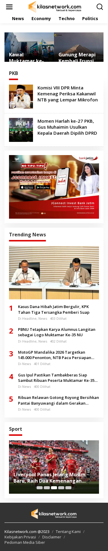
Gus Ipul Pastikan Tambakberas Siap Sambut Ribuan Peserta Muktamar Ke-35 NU (56, 377)
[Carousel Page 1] (40, 487)
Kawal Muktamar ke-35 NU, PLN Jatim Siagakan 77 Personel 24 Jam (29, 58)
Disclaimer (51, 537)
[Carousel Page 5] (68, 487)
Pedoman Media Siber (24, 542)
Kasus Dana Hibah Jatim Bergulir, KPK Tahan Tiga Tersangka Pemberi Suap (53, 309)
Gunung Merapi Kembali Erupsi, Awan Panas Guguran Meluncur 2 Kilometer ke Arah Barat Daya (78, 58)
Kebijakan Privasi (20, 537)
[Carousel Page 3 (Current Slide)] (54, 487)
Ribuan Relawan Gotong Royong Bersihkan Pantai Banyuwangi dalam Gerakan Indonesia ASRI (58, 400)
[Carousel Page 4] (61, 487)
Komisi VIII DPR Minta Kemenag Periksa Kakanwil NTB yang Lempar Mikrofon (68, 94)
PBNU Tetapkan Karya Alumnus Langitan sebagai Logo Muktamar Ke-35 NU (56, 332)
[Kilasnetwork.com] (55, 6)
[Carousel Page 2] (47, 487)
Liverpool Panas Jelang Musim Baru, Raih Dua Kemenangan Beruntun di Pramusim (50, 478)
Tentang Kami (68, 531)
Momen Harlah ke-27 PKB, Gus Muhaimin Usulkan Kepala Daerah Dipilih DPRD (67, 127)
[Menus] (9, 7)
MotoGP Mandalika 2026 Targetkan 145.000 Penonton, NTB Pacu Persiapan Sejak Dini (54, 354)
